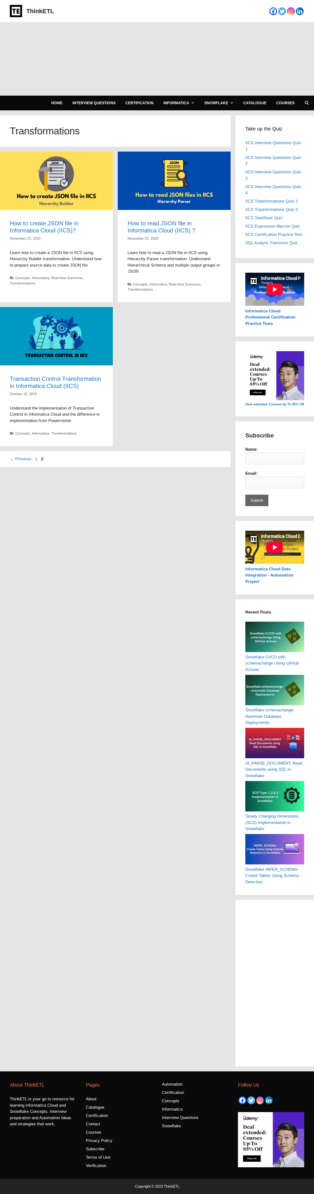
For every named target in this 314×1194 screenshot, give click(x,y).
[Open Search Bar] (307, 103)
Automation (172, 1084)
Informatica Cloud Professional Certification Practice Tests (270, 317)
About (91, 1099)
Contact (93, 1124)
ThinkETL (40, 11)
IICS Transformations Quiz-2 (271, 209)
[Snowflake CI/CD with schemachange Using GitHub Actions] (274, 638)
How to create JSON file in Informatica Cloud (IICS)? (44, 227)
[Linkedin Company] (300, 11)
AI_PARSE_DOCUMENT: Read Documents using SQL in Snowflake (273, 769)
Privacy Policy (99, 1140)
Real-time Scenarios (67, 278)
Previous (20, 459)
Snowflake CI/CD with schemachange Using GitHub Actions (272, 663)
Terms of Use (98, 1157)
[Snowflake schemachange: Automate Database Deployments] (274, 691)
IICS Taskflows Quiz (264, 218)
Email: (251, 473)
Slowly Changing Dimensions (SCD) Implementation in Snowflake (272, 822)
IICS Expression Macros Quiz (272, 226)
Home (57, 103)
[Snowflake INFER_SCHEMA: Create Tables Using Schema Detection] (274, 850)
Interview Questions (94, 103)
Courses (285, 103)
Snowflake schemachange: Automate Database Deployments (269, 716)
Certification (139, 103)
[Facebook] (273, 11)
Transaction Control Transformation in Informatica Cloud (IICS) (55, 382)
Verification (96, 1165)
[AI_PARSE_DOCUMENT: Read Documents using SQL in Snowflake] (274, 744)
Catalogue (254, 103)
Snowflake (216, 103)
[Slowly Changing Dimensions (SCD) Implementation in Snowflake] (274, 797)
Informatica (176, 103)
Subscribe (95, 1149)
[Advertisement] (157, 59)
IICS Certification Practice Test (273, 234)
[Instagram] (291, 11)
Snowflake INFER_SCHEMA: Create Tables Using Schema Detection (272, 875)
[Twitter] (282, 11)
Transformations (22, 283)
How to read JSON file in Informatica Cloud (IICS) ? (161, 227)
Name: (251, 449)
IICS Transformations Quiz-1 (271, 201)
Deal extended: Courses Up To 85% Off (275, 404)
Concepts (22, 278)
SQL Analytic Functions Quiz (271, 243)
